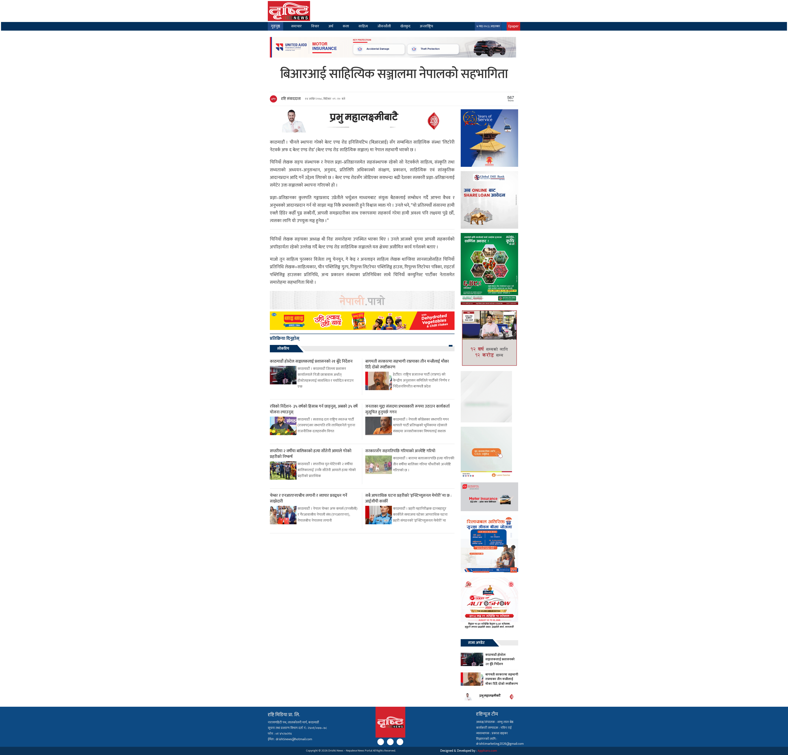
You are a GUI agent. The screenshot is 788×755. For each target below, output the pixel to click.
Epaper (513, 26)
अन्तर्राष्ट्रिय (426, 26)
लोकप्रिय (283, 349)
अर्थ (331, 26)
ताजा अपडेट (476, 643)
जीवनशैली (384, 26)
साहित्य (363, 26)
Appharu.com (487, 751)
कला (346, 26)
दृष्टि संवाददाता (291, 99)
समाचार (296, 26)
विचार (315, 26)
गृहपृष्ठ (275, 26)
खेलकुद (405, 26)
